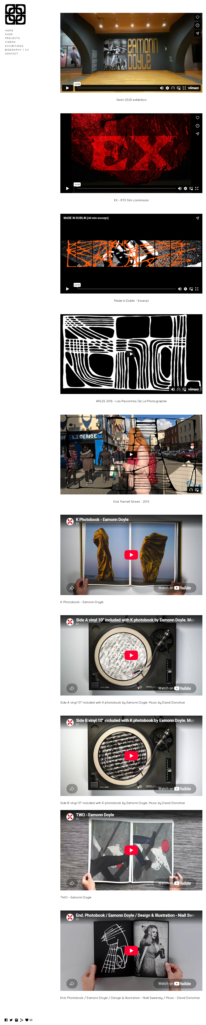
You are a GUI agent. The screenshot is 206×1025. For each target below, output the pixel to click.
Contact (11, 53)
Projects (12, 38)
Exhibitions (14, 45)
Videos (10, 41)
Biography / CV (17, 49)
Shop (9, 34)
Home (9, 30)
